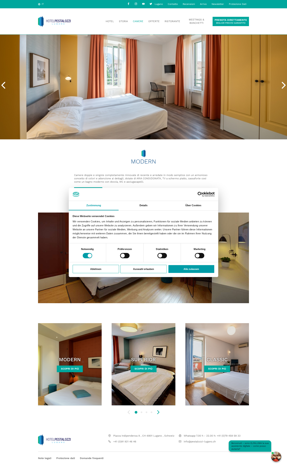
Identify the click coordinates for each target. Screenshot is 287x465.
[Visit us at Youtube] (143, 3)
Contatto (173, 4)
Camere (138, 21)
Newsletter (218, 4)
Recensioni (189, 4)
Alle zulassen (191, 269)
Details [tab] (144, 205)
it (43, 4)
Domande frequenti (91, 458)
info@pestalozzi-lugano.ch (200, 441)
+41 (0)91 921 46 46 (124, 441)
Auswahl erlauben (143, 269)
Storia (123, 21)
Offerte (154, 21)
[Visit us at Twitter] (151, 3)
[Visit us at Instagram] (136, 3)
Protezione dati (65, 458)
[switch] (125, 255)
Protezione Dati (237, 4)
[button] (136, 412)
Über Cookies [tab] (193, 205)
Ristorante (172, 21)
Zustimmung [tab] (93, 205)
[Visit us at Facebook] (128, 3)
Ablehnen (95, 269)
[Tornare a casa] (54, 21)
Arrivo (203, 4)
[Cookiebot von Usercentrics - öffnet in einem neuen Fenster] (200, 194)
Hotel (110, 21)
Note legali (44, 458)
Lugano (159, 4)
